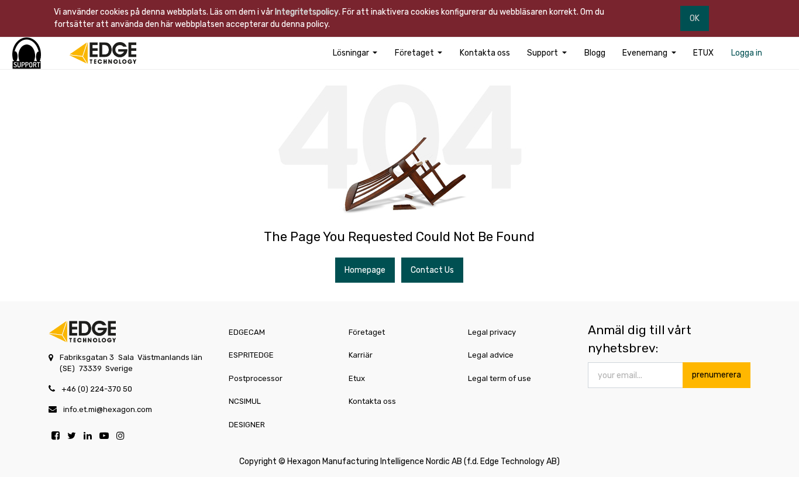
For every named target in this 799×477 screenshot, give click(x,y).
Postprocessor (256, 378)
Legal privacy (492, 332)
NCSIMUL (245, 401)
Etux (357, 378)
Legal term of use (499, 378)
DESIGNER (247, 424)
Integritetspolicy (307, 12)
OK (695, 18)
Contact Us (432, 270)
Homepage (365, 270)
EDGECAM (247, 332)
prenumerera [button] (716, 375)
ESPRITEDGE (251, 355)
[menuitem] (485, 53)
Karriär (361, 355)
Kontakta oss (372, 401)
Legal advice (491, 355)
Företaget (367, 332)
